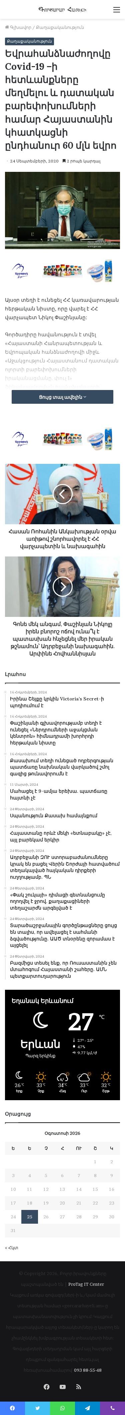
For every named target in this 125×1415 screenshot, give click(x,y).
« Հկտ (11, 1247)
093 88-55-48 (88, 1370)
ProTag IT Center (86, 1284)
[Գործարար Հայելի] (62, 9)
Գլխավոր (20, 27)
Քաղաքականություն (60, 27)
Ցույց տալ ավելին (61, 397)
